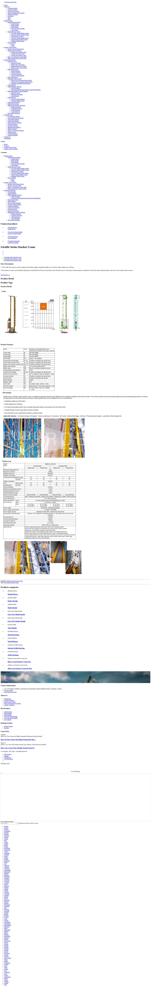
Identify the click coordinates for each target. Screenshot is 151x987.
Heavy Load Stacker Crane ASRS (17, 57)
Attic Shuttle (14, 30)
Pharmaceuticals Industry (14, 122)
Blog (9, 19)
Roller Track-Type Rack (18, 64)
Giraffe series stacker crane (18, 55)
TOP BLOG (7, 757)
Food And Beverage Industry (16, 118)
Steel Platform (15, 96)
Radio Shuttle (15, 25)
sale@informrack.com (10, 692)
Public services (12, 132)
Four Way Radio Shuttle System (20, 35)
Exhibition (10, 16)
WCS (12, 44)
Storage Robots (8, 726)
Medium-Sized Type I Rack (18, 66)
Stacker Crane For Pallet (14, 50)
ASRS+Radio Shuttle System (19, 39)
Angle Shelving (15, 111)
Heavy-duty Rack (12, 77)
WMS (13, 46)
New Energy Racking (14, 113)
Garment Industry (12, 124)
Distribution (7, 138)
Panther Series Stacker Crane (15, 581)
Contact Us (7, 137)
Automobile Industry (13, 119)
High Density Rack (13, 69)
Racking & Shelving (9, 60)
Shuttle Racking (15, 71)
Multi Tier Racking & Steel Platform (18, 91)
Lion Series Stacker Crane (11, 582)
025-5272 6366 (8, 690)
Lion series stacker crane (18, 53)
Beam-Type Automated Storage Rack (21, 80)
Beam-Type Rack (16, 63)
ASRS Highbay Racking (14, 86)
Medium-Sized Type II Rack (19, 68)
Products (6, 146)
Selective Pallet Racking (18, 99)
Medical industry (12, 129)
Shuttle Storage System (14, 31)
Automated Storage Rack (15, 79)
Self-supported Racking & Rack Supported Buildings (26, 90)
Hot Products (7, 754)
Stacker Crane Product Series (16, 49)
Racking (6, 728)
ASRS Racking (15, 88)
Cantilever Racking (16, 74)
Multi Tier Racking (13, 200)
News (9, 17)
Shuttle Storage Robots (14, 22)
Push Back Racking (13, 104)
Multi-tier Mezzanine (17, 94)
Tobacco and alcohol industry (16, 130)
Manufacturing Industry (14, 127)
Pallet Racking (12, 97)
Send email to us (5, 275)
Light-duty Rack (12, 61)
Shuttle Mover (15, 24)
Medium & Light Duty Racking (16, 105)
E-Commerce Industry (14, 116)
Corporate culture (12, 8)
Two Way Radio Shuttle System (20, 33)
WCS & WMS (12, 42)
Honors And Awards (13, 11)
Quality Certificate (13, 14)
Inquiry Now (4, 682)
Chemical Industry (13, 135)
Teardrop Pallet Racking (18, 100)
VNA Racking (12, 85)
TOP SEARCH (8, 759)
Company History (13, 10)
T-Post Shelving (15, 110)
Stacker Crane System (10, 47)
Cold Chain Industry (13, 121)
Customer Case (8, 115)
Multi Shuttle (14, 27)
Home (6, 5)
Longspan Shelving (16, 108)
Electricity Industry (13, 126)
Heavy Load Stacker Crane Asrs (19, 662)
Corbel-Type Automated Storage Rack (21, 82)
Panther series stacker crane (18, 52)
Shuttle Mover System (17, 36)
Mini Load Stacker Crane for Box (17, 58)
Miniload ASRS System (17, 41)
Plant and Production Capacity (16, 13)
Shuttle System (8, 21)
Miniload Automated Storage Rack (20, 83)
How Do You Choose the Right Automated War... (18, 740)
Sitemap (6, 756)
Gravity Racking (15, 72)
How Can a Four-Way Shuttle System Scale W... (18, 748)
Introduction (7, 698)
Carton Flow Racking (14, 102)
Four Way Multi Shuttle (16, 614)
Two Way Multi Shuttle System (19, 38)
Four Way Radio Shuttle (18, 28)
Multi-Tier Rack (15, 93)
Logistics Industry (13, 133)
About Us (7, 6)
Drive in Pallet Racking (17, 75)
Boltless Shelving (16, 107)
